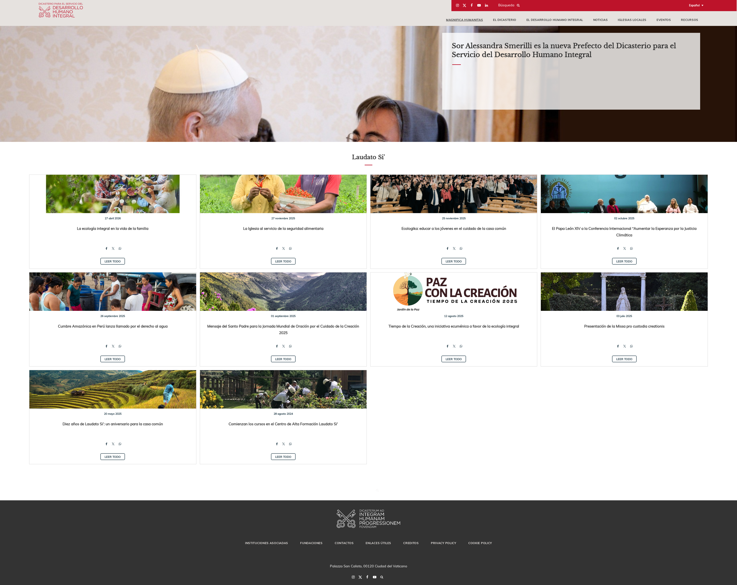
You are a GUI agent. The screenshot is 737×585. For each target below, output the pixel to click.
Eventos (664, 20)
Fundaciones (311, 543)
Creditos (411, 543)
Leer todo (113, 261)
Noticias (600, 20)
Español (694, 5)
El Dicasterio (504, 20)
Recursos (689, 20)
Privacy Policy (443, 543)
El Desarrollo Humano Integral (554, 20)
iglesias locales (632, 20)
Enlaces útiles (378, 543)
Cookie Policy (480, 543)
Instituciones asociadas (266, 543)
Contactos (344, 543)
